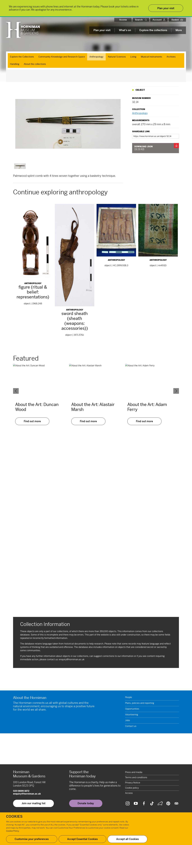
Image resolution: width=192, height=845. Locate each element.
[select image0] (20, 166)
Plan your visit (101, 30)
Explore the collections (153, 30)
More (179, 30)
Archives (171, 56)
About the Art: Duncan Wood (37, 407)
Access (123, 19)
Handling (14, 64)
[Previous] (16, 391)
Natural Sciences (117, 56)
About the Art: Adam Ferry (147, 407)
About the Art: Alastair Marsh (93, 407)
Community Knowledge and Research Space (61, 56)
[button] (146, 20)
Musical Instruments (151, 56)
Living (133, 56)
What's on (125, 30)
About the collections (35, 64)
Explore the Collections (22, 56)
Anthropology (96, 56)
